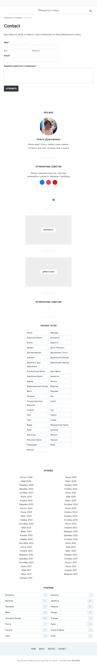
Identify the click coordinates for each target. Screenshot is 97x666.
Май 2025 (71, 496)
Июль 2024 (70, 508)
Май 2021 (26, 570)
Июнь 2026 (70, 477)
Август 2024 (26, 508)
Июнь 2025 (26, 496)
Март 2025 (70, 500)
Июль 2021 (26, 566)
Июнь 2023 (70, 523)
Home (33, 649)
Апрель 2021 (71, 570)
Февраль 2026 (26, 485)
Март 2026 (70, 481)
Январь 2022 (70, 554)
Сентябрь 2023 (26, 523)
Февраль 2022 (26, 554)
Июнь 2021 (70, 566)
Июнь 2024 (26, 512)
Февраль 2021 (71, 574)
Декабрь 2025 (26, 489)
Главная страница (13, 18)
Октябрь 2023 (71, 520)
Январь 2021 (26, 578)
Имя (7, 42)
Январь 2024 (70, 516)
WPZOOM (76, 661)
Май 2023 (26, 527)
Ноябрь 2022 (26, 539)
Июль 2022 (70, 543)
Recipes (51, 649)
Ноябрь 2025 (70, 489)
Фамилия (36, 51)
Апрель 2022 (26, 551)
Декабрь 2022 (71, 535)
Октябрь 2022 (71, 539)
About (42, 649)
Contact (62, 649)
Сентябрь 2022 (26, 543)
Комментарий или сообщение (20, 66)
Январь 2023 (26, 535)
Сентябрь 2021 (26, 562)
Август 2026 (26, 477)
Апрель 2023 (70, 527)
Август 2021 (71, 562)
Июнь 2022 (26, 547)
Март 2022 (70, 551)
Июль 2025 (70, 492)
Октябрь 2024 (71, 504)
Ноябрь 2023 (26, 520)
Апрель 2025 (26, 500)
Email (7, 55)
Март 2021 (26, 574)
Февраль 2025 (26, 504)
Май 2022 (71, 547)
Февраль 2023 (71, 531)
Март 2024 (26, 516)
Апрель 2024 (70, 512)
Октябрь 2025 (26, 492)
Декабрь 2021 (26, 558)
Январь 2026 (70, 485)
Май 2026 (26, 481)
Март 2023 (26, 531)
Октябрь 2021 (71, 558)
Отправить (11, 88)
